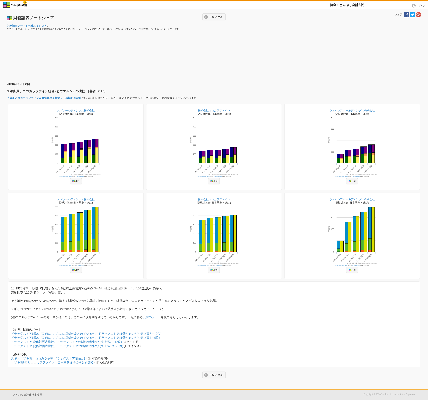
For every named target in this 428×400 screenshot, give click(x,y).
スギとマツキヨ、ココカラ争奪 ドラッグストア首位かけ (49, 358)
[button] (3, 4)
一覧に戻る (216, 17)
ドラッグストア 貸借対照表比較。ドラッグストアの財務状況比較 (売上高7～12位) (66, 342)
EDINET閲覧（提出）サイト (65, 176)
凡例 (77, 181)
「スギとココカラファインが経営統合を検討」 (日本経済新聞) (44, 98)
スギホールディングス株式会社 (76, 110)
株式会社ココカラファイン (214, 110)
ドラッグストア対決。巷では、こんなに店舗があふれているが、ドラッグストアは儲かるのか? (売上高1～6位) (85, 338)
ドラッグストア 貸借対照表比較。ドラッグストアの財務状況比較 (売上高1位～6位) (67, 346)
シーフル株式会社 (80, 176)
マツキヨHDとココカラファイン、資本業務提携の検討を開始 (52, 362)
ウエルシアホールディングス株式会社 (352, 110)
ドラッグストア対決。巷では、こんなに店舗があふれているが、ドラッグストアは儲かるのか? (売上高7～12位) (86, 334)
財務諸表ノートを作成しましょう (27, 25)
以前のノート (152, 317)
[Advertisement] (214, 56)
